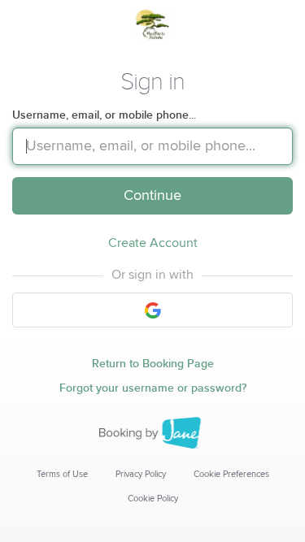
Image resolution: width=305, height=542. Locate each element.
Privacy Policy (140, 474)
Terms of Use (62, 474)
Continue (152, 196)
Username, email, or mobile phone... (104, 115)
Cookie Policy (153, 498)
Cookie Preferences (231, 474)
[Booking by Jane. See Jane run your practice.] (153, 433)
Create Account (153, 242)
